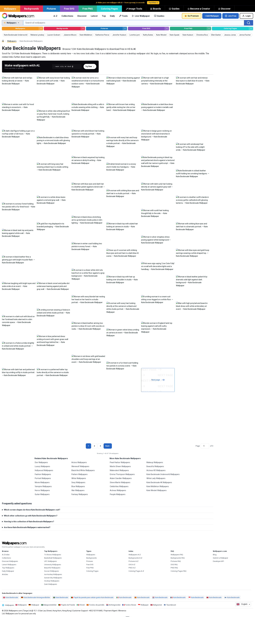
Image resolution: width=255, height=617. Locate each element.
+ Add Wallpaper (212, 16)
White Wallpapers (78, 478)
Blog (214, 555)
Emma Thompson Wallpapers (122, 474)
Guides (175, 8)
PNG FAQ (174, 568)
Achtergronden (114, 605)
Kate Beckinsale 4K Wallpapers (159, 482)
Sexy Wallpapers (78, 482)
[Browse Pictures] (125, 28)
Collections (67, 16)
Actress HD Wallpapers (155, 470)
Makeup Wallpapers (154, 462)
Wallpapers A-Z (135, 555)
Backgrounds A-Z (135, 558)
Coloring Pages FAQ (178, 571)
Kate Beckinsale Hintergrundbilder (37, 597)
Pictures (51, 8)
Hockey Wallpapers (51, 581)
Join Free (232, 16)
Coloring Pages (109, 8)
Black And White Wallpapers (83, 470)
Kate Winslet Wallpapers (156, 490)
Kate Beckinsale (12, 597)
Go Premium (193, 16)
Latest (94, 16)
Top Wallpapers (8, 568)
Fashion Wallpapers (43, 474)
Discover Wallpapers (10, 561)
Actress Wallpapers (118, 490)
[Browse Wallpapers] (41, 28)
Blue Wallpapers (78, 486)
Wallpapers (10, 8)
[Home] (3, 41)
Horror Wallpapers (42, 490)
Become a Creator (200, 8)
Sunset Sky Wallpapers (53, 578)
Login (248, 16)
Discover (226, 8)
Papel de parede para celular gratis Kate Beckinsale (93, 597)
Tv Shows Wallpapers (52, 555)
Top (104, 16)
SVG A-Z (132, 565)
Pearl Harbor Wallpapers (120, 462)
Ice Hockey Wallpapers (53, 574)
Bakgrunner (157, 605)
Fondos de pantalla (96, 605)
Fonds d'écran (130, 605)
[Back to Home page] (18, 16)
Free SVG (69, 8)
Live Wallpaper (142, 16)
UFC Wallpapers (50, 561)
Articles (5, 574)
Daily (112, 16)
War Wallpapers (77, 490)
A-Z (55, 16)
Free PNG (87, 8)
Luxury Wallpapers (42, 466)
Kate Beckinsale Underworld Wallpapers (163, 474)
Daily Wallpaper (8, 571)
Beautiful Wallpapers (155, 466)
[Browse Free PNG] (209, 28)
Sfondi (82, 605)
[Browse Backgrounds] (83, 28)
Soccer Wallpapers (51, 571)
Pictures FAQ (176, 561)
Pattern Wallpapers (79, 474)
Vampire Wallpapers (43, 486)
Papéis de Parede (68, 605)
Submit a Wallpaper (220, 558)
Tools (125, 16)
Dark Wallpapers (50, 584)
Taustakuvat (171, 605)
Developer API (218, 561)
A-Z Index (6, 555)
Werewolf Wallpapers (80, 466)
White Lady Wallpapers (155, 478)
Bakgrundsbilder (50, 605)
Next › (107, 446)
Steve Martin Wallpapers (120, 482)
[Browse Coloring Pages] (251, 28)
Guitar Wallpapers (42, 494)
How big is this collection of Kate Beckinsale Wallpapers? (29, 521)
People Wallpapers (117, 494)
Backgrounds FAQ (178, 558)
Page (198, 446)
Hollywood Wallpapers (44, 470)
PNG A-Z (132, 568)
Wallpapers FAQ (177, 555)
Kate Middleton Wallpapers (157, 486)
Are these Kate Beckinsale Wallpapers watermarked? (27, 527)
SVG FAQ (174, 565)
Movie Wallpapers (42, 482)
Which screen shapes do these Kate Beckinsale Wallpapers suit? (32, 510)
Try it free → (153, 3)
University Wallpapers (52, 565)
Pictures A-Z (133, 561)
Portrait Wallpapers (43, 478)
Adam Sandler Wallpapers (121, 478)
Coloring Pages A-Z (136, 571)
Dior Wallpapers (41, 462)
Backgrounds (31, 8)
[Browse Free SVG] (167, 28)
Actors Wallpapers (79, 462)
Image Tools (135, 8)
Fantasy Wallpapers (79, 494)
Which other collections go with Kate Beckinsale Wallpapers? (30, 516)
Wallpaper (35, 605)
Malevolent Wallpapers (119, 470)
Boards (157, 8)
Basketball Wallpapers (53, 558)
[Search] (248, 23)
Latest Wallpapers (9, 565)
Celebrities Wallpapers (119, 486)
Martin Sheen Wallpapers (120, 466)
